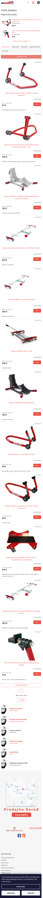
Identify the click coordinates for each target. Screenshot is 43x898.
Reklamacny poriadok (7, 868)
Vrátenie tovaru (5, 873)
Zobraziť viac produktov (20, 41)
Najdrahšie (24, 47)
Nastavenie (21, 887)
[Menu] (38, 3)
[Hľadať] (28, 3)
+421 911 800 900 (35, 828)
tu (9, 881)
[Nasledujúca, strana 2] (21, 691)
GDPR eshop (4, 863)
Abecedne (5, 51)
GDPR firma (4, 865)
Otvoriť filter (21, 57)
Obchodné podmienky (7, 858)
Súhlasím (30, 893)
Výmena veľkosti (6, 870)
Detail (37, 104)
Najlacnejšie (15, 47)
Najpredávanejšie (35, 47)
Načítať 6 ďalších (21, 685)
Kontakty (3, 860)
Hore (22, 700)
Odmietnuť (11, 893)
